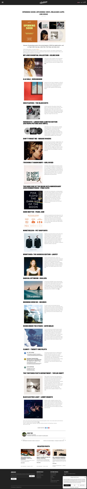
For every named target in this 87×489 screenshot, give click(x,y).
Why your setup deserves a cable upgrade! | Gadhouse (59, 458)
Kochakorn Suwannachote (31, 434)
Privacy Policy (72, 487)
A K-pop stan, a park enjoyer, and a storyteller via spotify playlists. (37, 435)
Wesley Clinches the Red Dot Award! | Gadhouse (43, 458)
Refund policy (39, 476)
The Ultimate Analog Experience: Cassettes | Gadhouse (26, 458)
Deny (74, 485)
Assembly (51, 476)
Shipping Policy (39, 477)
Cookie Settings (82, 485)
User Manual (52, 477)
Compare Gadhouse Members (54, 480)
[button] (85, 477)
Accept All (67, 485)
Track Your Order (53, 473)
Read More (23, 462)
